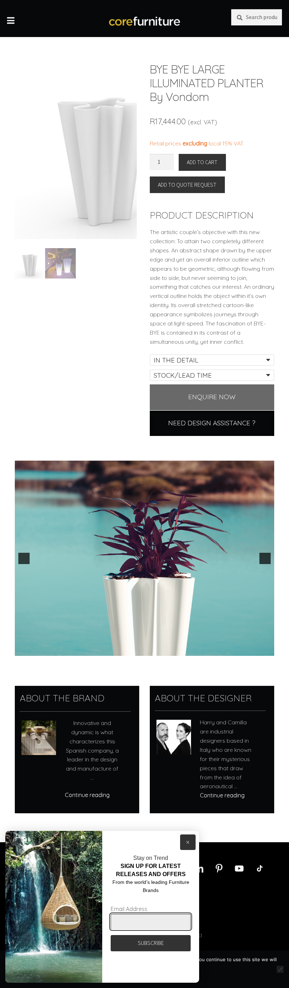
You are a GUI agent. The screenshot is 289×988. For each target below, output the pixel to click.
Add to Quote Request (187, 184)
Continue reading (87, 794)
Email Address (129, 908)
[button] (24, 558)
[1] (141, 649)
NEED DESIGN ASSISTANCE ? (212, 423)
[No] (280, 969)
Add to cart (202, 162)
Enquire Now (212, 397)
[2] (148, 649)
